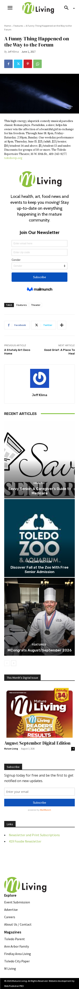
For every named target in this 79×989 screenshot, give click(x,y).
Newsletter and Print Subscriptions (34, 835)
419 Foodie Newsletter (25, 841)
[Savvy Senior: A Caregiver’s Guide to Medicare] (39, 460)
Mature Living (11, 748)
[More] (61, 325)
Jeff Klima (13, 51)
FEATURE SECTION (39, 561)
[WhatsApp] (37, 64)
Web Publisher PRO (14, 986)
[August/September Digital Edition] (39, 712)
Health (38, 483)
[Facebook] (8, 64)
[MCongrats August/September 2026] (39, 617)
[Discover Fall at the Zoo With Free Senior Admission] (39, 538)
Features (18, 25)
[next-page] (13, 663)
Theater (35, 304)
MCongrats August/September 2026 (40, 650)
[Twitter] (18, 64)
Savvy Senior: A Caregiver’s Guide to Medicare (39, 491)
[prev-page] (6, 663)
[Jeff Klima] (39, 378)
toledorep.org (13, 158)
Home (7, 25)
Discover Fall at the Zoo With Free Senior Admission (39, 569)
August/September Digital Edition (37, 743)
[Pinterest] (28, 64)
